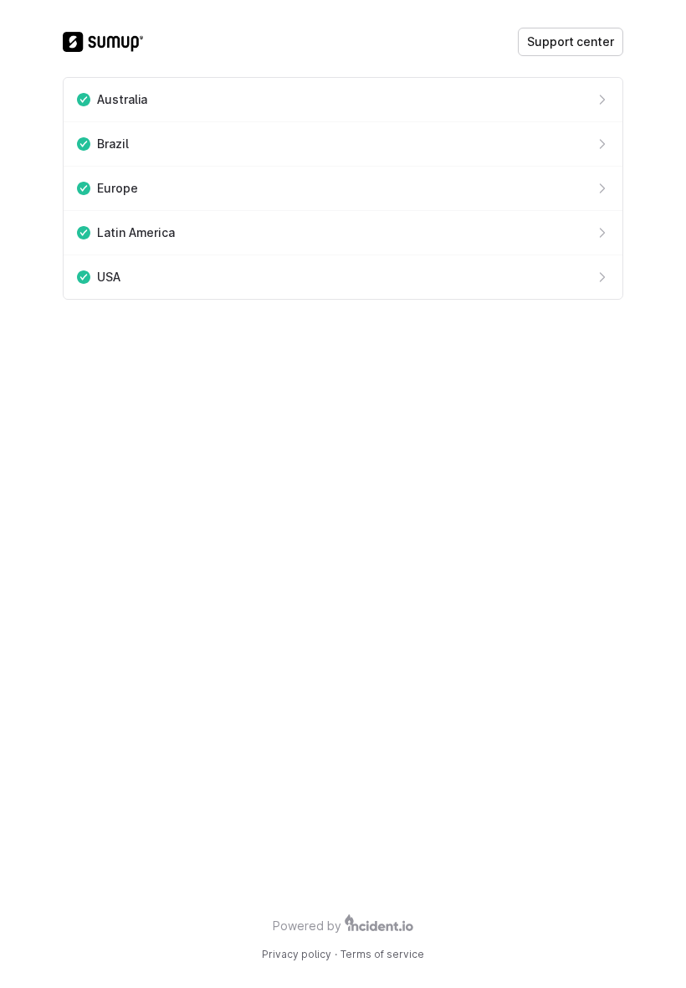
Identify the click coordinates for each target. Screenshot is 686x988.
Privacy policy (296, 954)
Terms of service (382, 954)
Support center (570, 41)
